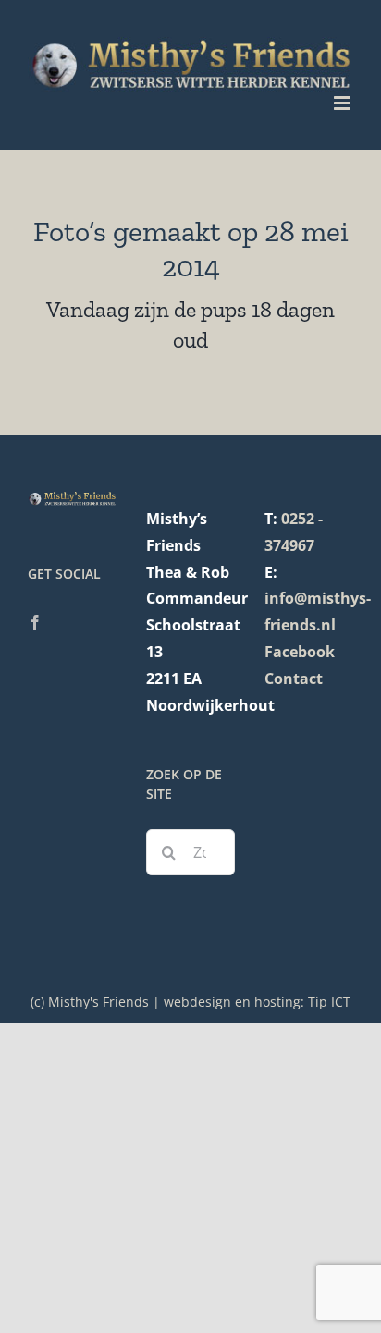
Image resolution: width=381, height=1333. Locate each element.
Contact (293, 678)
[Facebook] (35, 622)
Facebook (299, 652)
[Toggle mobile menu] (343, 103)
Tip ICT (329, 1001)
